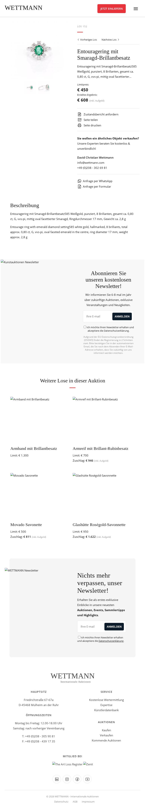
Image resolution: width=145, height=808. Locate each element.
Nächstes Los (109, 39)
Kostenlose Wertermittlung (106, 700)
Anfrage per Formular (97, 186)
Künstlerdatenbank (106, 710)
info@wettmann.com (90, 162)
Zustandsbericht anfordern (100, 114)
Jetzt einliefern (111, 8)
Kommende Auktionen (106, 740)
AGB (75, 801)
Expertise (106, 705)
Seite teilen (90, 120)
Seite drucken (92, 125)
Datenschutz (61, 801)
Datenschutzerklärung (116, 330)
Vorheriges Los (88, 39)
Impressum (88, 801)
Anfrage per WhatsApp (97, 181)
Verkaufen (106, 735)
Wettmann (23, 7)
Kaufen (106, 730)
